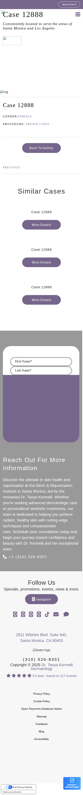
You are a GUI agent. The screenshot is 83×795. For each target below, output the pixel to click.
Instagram (43, 599)
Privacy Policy (41, 693)
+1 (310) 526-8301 (27, 557)
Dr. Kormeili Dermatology (23, 14)
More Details (41, 224)
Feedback (42, 723)
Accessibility (41, 738)
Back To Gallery (41, 148)
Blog (41, 731)
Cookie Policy (41, 701)
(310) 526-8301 (41, 659)
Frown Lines (37, 124)
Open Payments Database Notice (41, 708)
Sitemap (41, 716)
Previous (11, 167)
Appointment (69, 4)
